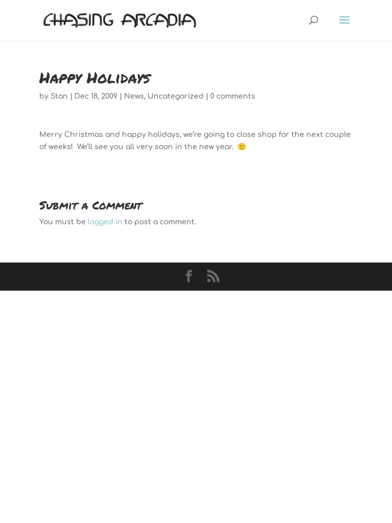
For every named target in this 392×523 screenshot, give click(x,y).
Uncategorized (176, 96)
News (134, 96)
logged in (105, 222)
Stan (59, 96)
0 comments (232, 96)
